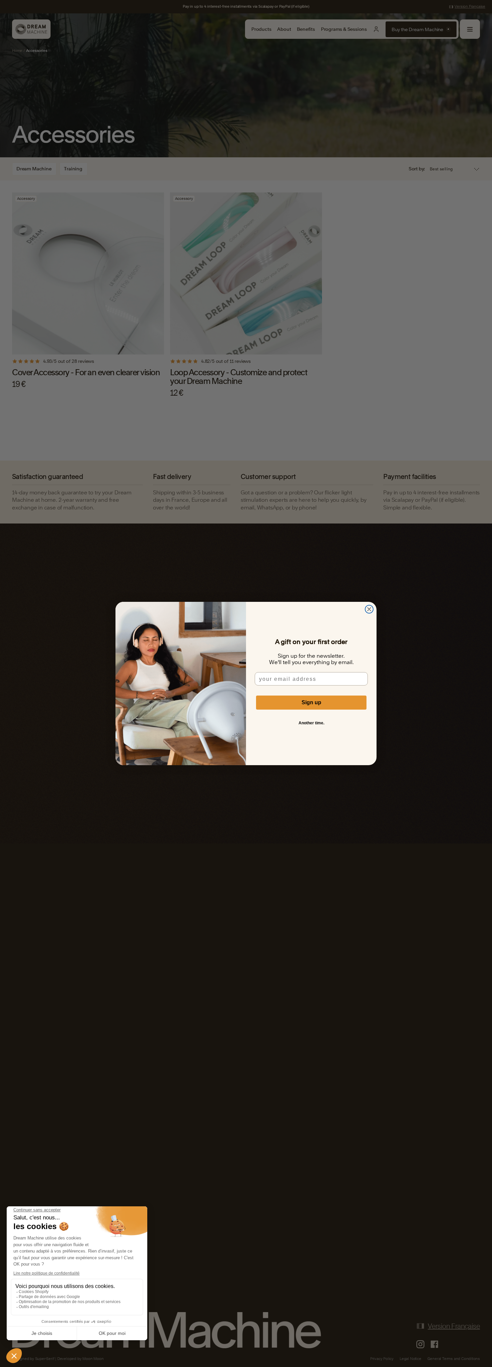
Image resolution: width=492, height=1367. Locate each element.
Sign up (311, 702)
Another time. (311, 723)
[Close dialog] (369, 609)
